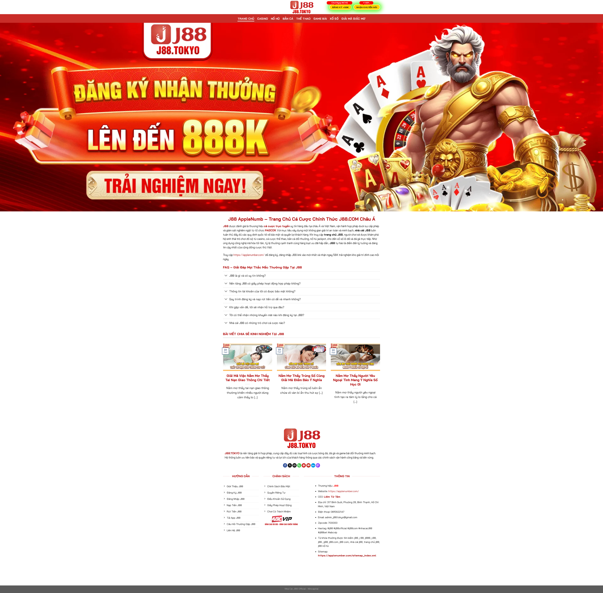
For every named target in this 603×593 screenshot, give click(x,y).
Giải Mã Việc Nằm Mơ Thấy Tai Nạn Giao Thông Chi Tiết (247, 378)
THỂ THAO (303, 18)
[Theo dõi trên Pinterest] (304, 465)
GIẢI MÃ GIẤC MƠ (353, 18)
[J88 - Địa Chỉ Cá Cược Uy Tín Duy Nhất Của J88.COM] (301, 7)
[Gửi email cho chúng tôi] (294, 465)
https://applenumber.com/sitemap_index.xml (347, 555)
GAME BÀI (320, 18)
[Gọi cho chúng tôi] (299, 465)
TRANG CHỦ (246, 18)
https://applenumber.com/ (249, 255)
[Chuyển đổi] (226, 275)
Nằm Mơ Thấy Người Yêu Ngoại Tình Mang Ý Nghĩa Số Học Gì (355, 380)
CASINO (262, 18)
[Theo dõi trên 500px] (313, 465)
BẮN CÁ (288, 18)
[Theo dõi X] (290, 465)
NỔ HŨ (275, 18)
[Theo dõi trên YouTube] (308, 465)
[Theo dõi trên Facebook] (285, 465)
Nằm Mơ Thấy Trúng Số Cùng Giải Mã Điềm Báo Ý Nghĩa (301, 378)
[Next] (380, 378)
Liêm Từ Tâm (332, 496)
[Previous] (222, 378)
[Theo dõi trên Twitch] (318, 465)
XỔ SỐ (334, 18)
